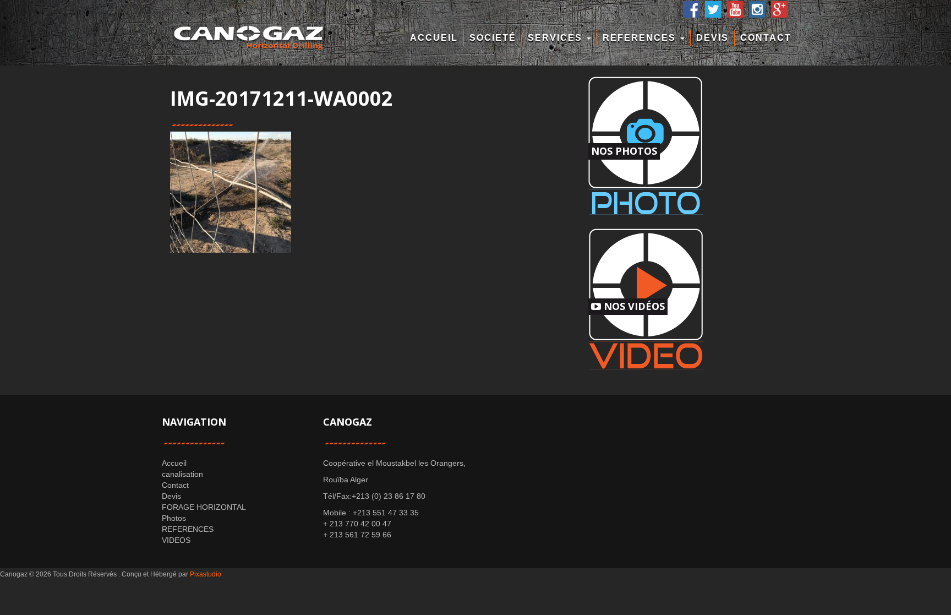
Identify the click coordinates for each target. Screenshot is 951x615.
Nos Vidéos (633, 306)
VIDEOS (176, 540)
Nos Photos (624, 150)
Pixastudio (205, 574)
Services (557, 37)
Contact (765, 37)
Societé (492, 37)
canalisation (182, 474)
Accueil (434, 37)
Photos (174, 518)
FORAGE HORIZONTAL (204, 507)
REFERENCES (641, 37)
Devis (712, 37)
